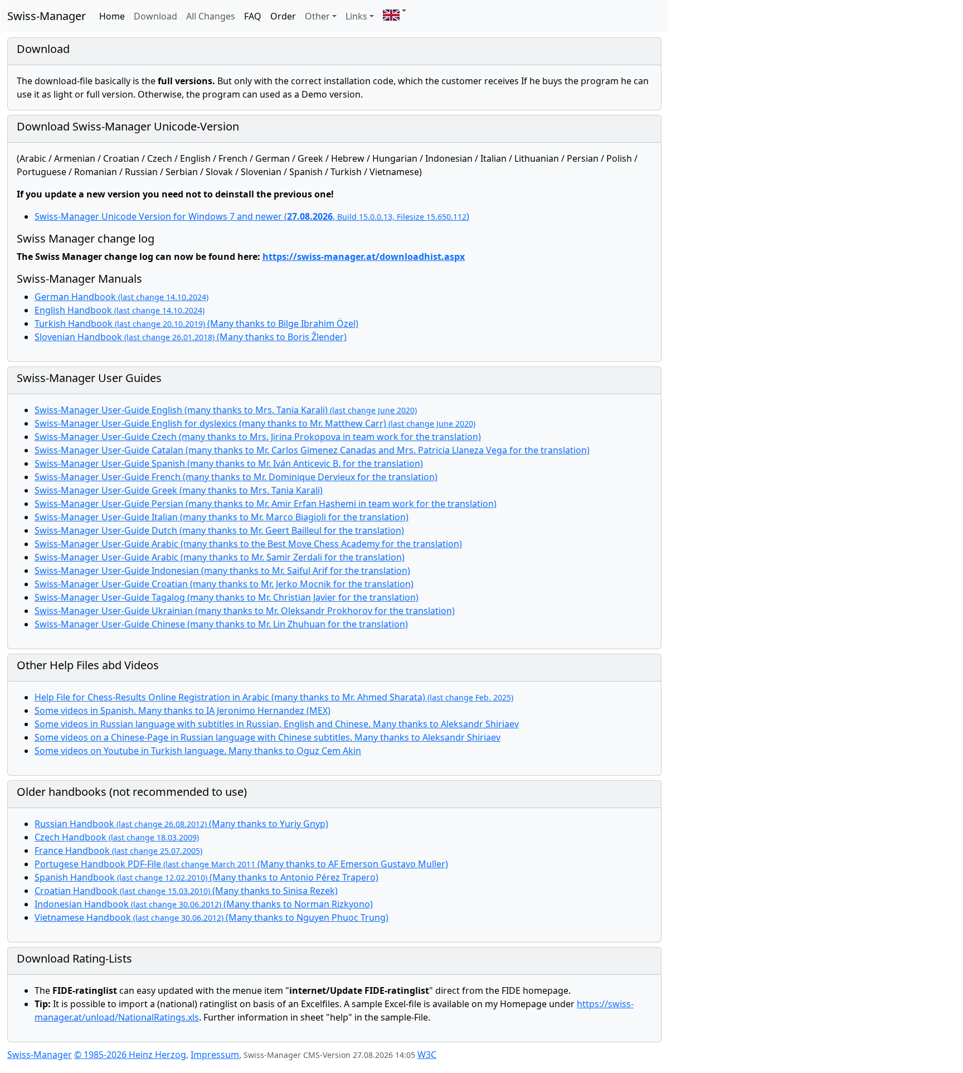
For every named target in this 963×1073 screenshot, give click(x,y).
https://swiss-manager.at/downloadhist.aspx (363, 256)
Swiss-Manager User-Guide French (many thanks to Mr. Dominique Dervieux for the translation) (236, 477)
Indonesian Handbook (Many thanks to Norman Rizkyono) (204, 904)
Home (112, 16)
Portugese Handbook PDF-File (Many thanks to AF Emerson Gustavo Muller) (241, 864)
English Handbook (120, 310)
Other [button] (317, 16)
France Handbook (118, 850)
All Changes (210, 16)
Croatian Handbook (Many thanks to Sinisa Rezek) (186, 890)
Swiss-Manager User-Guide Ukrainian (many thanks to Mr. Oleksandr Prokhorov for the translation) (245, 611)
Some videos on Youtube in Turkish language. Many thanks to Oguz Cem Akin (198, 751)
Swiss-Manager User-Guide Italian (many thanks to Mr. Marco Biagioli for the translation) (221, 517)
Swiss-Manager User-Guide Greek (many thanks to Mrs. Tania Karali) (179, 490)
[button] (394, 10)
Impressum (215, 1054)
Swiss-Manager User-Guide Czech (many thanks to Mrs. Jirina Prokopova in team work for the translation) (258, 437)
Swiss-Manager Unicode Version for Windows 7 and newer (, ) (252, 216)
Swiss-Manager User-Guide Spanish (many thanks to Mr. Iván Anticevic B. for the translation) (229, 463)
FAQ (252, 16)
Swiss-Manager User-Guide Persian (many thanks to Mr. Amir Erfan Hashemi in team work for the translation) (266, 503)
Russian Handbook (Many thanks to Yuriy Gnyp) (181, 824)
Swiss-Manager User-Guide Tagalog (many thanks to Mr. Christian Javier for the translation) (227, 597)
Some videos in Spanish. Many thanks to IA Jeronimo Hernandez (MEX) (182, 710)
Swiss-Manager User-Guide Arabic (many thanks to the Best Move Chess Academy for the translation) (248, 544)
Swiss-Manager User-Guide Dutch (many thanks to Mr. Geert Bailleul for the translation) (219, 530)
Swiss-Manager (46, 15)
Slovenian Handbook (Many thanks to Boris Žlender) (191, 337)
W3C (426, 1054)
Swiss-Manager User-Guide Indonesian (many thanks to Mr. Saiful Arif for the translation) (222, 570)
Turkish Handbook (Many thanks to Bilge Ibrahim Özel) (196, 323)
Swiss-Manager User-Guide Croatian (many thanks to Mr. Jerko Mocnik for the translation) (224, 584)
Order (283, 16)
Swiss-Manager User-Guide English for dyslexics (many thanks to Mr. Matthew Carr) (255, 423)
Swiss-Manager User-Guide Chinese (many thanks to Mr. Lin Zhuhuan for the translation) (221, 624)
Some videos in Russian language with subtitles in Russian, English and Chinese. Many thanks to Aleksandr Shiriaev (277, 724)
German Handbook (121, 297)
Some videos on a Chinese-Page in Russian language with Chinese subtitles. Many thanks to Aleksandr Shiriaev (267, 737)
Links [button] (356, 16)
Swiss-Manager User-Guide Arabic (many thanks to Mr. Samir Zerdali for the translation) (220, 557)
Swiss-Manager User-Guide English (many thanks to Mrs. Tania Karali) (226, 410)
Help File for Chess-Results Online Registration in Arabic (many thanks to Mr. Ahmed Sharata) (274, 697)
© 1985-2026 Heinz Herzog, (131, 1054)
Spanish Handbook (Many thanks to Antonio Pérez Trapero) (206, 877)
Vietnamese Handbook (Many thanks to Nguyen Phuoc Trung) (211, 917)
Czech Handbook (117, 837)
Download (155, 16)
